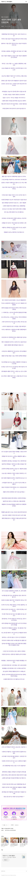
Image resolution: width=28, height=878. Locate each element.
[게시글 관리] (8, 825)
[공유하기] (6, 825)
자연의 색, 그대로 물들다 (6, 1)
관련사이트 (3, 871)
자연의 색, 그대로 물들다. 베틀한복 (9, 857)
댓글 (2, 849)
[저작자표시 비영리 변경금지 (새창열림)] (16, 825)
